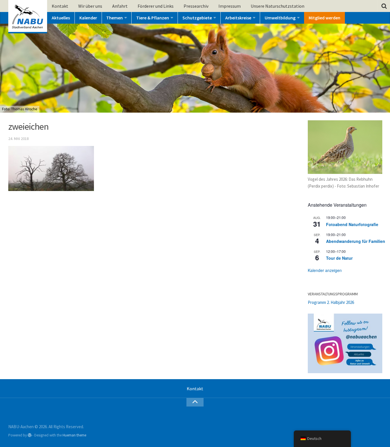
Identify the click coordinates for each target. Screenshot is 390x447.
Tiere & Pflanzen (152, 18)
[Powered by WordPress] (29, 435)
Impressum (229, 6)
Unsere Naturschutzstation (277, 6)
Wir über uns (90, 6)
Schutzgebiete (197, 18)
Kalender (88, 18)
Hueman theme (74, 435)
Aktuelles (61, 18)
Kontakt (60, 6)
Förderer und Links (156, 6)
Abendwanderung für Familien (355, 241)
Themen (114, 18)
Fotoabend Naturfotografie (352, 224)
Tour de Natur (339, 258)
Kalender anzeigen (325, 270)
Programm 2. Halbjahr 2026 (331, 302)
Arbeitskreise (238, 18)
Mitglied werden (324, 18)
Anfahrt (120, 6)
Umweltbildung (280, 18)
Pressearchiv (196, 6)
